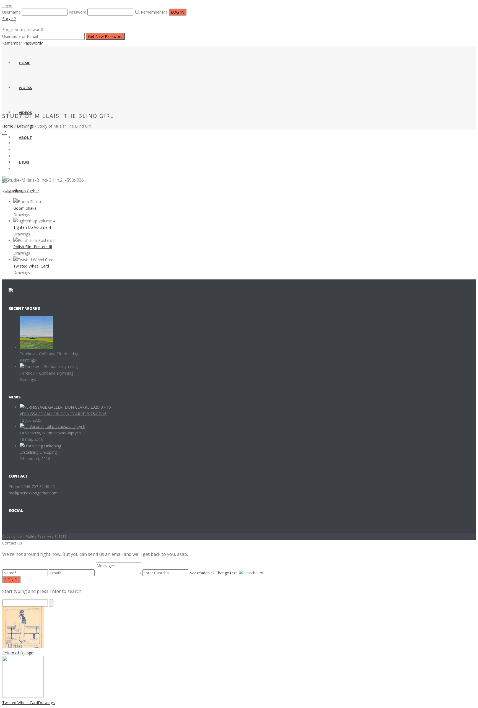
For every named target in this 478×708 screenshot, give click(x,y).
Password (77, 12)
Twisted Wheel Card (31, 266)
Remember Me (154, 12)
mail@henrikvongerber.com (33, 493)
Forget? (9, 18)
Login (7, 5)
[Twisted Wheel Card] (239, 219)
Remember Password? (22, 43)
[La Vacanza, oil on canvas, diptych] (52, 426)
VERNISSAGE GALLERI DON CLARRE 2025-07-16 (63, 413)
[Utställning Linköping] (40, 445)
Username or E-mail (20, 36)
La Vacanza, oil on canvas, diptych (50, 432)
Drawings (25, 126)
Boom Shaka (25, 208)
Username (11, 12)
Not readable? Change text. (213, 572)
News (24, 162)
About (25, 137)
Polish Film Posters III (32, 246)
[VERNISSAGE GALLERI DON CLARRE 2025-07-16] (65, 407)
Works (25, 87)
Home (24, 62)
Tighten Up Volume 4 (32, 227)
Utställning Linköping (38, 452)
